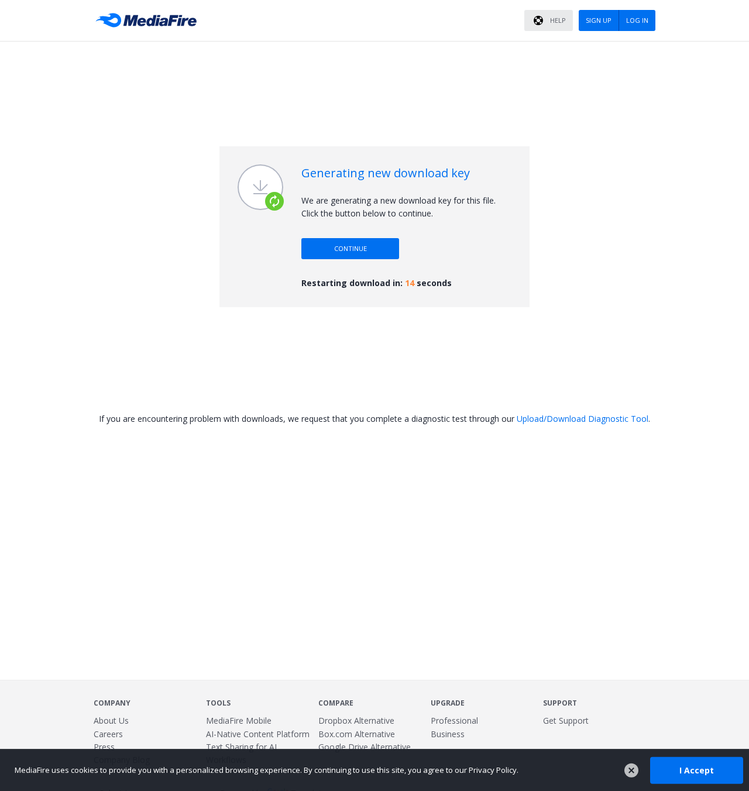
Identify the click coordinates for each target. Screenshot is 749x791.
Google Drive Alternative (364, 746)
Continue (350, 248)
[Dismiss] (631, 770)
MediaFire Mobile (239, 720)
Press (104, 746)
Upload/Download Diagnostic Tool (582, 418)
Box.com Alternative (356, 734)
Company (112, 703)
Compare (335, 703)
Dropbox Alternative (356, 720)
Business (448, 734)
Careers (108, 734)
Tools (218, 703)
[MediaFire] (149, 20)
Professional (454, 720)
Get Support (566, 720)
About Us (111, 720)
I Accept (696, 769)
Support (560, 703)
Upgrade (448, 703)
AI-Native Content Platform (258, 734)
